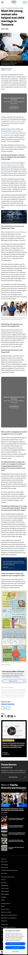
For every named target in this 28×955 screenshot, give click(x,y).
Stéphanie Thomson (6, 68)
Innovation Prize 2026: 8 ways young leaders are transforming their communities (16, 841)
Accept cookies (14, 107)
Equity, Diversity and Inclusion (12, 8)
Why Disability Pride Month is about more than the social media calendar (12, 809)
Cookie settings (15, 951)
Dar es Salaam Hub (6, 135)
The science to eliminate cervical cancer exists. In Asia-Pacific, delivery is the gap (16, 819)
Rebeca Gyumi (12, 131)
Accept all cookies (15, 947)
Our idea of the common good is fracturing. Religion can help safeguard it (15, 827)
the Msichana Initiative (17, 232)
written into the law (15, 121)
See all (24, 790)
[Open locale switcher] (2, 952)
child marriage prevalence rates (10, 165)
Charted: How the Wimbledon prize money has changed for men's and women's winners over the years (16, 834)
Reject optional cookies (15, 943)
